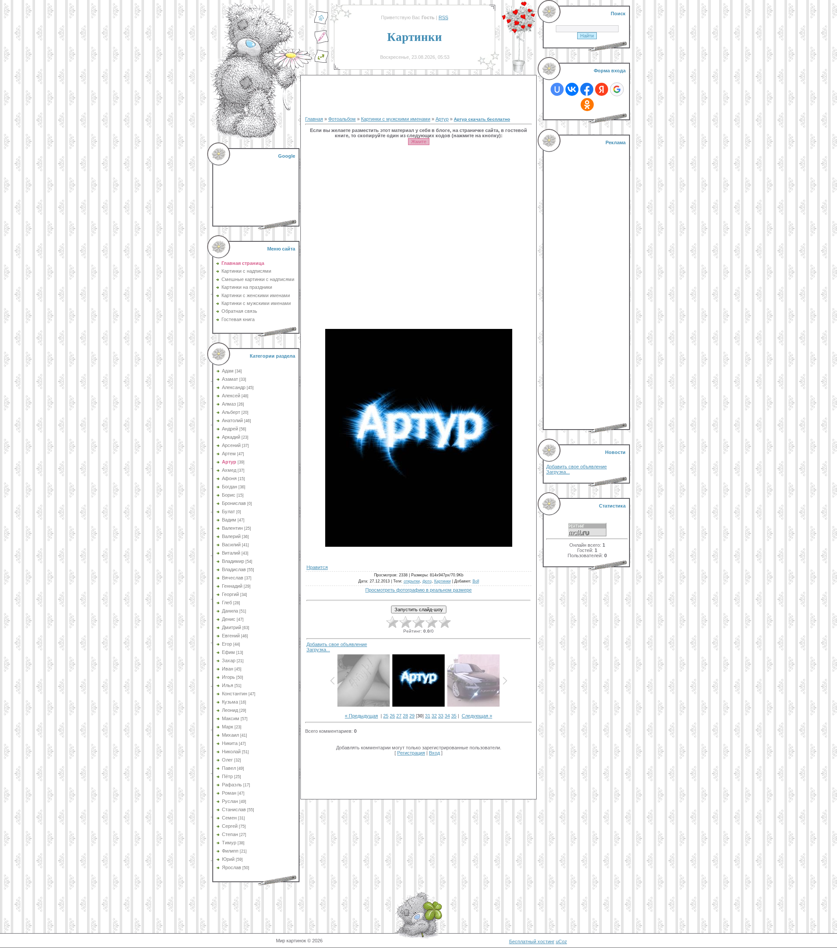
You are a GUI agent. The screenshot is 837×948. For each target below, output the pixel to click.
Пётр (227, 776)
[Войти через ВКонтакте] (571, 89)
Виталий (231, 552)
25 (385, 715)
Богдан (229, 486)
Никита (230, 743)
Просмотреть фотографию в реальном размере (418, 589)
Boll (476, 581)
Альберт (231, 412)
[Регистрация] (321, 42)
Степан (230, 834)
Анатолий (232, 420)
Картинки (442, 581)
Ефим (228, 652)
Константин (234, 693)
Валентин (232, 528)
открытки (412, 581)
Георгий (230, 594)
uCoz (561, 941)
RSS (443, 17)
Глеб (227, 602)
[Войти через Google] (617, 89)
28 (405, 715)
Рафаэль (232, 784)
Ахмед (229, 470)
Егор (227, 644)
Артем (229, 453)
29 (412, 715)
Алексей (231, 395)
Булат (228, 511)
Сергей (230, 826)
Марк (227, 726)
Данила (230, 610)
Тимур (229, 842)
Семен (229, 817)
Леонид (230, 710)
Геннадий (232, 586)
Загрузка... (318, 649)
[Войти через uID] (557, 89)
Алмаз (229, 403)
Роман (229, 793)
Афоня (229, 478)
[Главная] (321, 23)
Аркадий (231, 437)
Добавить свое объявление (336, 644)
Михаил (230, 735)
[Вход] (321, 61)
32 (434, 715)
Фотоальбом (342, 119)
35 (453, 715)
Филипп (230, 850)
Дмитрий (231, 627)
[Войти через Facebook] (586, 89)
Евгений (231, 635)
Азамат (230, 379)
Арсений (231, 445)
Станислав (234, 809)
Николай (231, 751)
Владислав (234, 569)
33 (440, 715)
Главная (314, 119)
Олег (227, 759)
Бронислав (234, 503)
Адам (228, 370)
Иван (227, 668)
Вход (434, 752)
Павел (229, 768)
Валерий (231, 536)
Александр (233, 387)
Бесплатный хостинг (532, 941)
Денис (228, 619)
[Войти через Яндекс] (601, 89)
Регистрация (411, 752)
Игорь (228, 677)
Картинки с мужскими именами (395, 119)
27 (398, 715)
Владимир (233, 561)
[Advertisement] (257, 187)
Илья (227, 685)
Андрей (230, 428)
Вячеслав (232, 577)
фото (427, 581)
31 (427, 715)
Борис (228, 495)
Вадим (229, 519)
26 (392, 715)
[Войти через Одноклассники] (587, 104)
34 (447, 715)
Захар (228, 660)
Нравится (317, 567)
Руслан (230, 801)
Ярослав (231, 867)
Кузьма (230, 701)
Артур (229, 461)
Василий (231, 544)
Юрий (228, 859)
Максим (230, 718)
